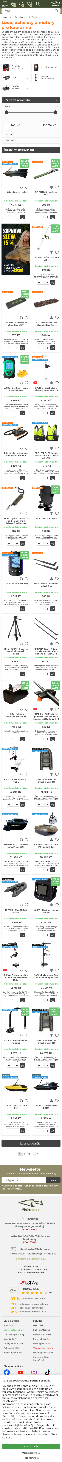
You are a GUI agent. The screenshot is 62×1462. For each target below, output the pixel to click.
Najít (56, 11)
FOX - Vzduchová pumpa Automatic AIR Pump (16, 454)
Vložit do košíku (22, 217)
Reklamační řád (11, 1348)
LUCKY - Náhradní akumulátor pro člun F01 (16, 715)
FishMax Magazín (42, 1330)
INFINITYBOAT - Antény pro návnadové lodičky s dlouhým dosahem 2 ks (46, 651)
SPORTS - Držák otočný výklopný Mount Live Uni (46, 389)
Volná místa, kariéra (43, 1348)
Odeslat (53, 1180)
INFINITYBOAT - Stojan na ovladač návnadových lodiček (16, 651)
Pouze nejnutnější (31, 1458)
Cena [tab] (7, 106)
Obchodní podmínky (14, 1335)
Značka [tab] (8, 134)
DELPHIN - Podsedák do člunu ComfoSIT (16, 324)
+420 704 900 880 (16, 1223)
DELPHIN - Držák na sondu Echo (46, 258)
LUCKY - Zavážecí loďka (16, 192)
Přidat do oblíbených (27, 187)
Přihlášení (37, 4)
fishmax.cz (55, 4)
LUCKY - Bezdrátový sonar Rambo (46, 911)
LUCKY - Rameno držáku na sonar (15, 1041)
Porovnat (22, 5)
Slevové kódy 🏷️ (41, 1339)
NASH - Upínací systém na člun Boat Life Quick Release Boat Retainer (16, 520)
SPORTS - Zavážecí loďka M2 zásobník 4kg (46, 846)
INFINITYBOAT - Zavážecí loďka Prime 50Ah (16, 846)
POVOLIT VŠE (31, 1447)
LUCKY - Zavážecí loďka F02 (16, 1107)
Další (43, 1154)
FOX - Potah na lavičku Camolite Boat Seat (46, 324)
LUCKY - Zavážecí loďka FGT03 (46, 1107)
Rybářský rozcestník (43, 1353)
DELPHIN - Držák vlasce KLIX (46, 193)
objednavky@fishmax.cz (35, 1249)
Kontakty (8, 1326)
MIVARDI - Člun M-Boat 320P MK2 (16, 911)
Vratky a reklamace (13, 1344)
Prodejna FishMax (42, 1335)
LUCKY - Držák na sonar (46, 518)
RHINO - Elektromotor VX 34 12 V (16, 780)
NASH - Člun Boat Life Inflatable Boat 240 (46, 1041)
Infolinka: (33, 1219)
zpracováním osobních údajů (33, 1186)
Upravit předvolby (31, 1453)
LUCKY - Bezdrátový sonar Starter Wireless (16, 389)
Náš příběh (38, 1326)
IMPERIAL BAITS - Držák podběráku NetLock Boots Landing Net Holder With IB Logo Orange (46, 717)
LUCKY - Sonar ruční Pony (15, 584)
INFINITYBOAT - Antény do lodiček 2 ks (46, 585)
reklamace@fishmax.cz (41, 1253)
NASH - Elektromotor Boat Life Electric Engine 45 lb (46, 976)
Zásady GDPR (10, 1339)
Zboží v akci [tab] (10, 140)
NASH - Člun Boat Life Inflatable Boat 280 (46, 780)
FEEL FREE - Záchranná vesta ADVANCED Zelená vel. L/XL (46, 455)
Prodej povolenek (42, 1344)
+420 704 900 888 (22, 1236)
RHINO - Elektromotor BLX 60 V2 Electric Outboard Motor (16, 977)
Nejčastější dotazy (13, 1353)
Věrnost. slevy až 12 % (14, 1330)
